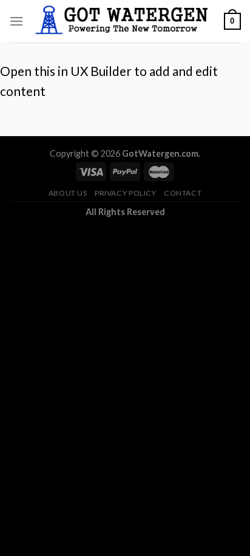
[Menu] (16, 21)
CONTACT (182, 192)
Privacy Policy (126, 192)
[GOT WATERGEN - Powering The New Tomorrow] (124, 21)
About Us (68, 192)
